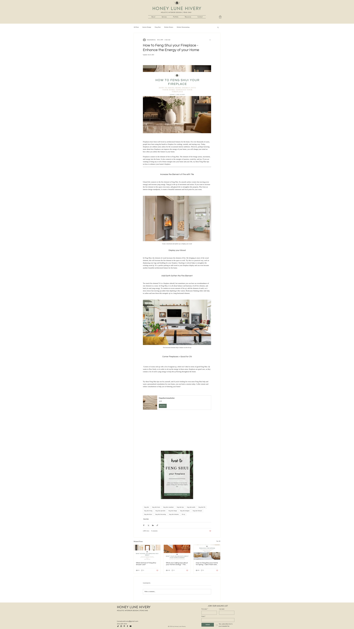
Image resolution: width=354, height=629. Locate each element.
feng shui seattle (191, 507)
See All (218, 541)
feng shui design (172, 511)
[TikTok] (118, 626)
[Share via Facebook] (144, 525)
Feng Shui (158, 27)
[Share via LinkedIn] (153, 525)
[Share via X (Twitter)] (148, 525)
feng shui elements (174, 514)
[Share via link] (157, 525)
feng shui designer (185, 511)
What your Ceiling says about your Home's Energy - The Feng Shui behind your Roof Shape (177, 563)
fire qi (183, 514)
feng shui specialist (160, 511)
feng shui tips (180, 507)
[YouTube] (131, 626)
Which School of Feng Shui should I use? (146, 563)
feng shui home (156, 507)
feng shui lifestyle (197, 511)
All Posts (136, 27)
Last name (221, 609)
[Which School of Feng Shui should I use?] (147, 552)
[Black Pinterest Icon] (124, 626)
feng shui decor (148, 514)
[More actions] (210, 40)
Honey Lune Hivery (177, 8)
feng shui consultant (168, 507)
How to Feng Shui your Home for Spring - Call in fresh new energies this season (207, 563)
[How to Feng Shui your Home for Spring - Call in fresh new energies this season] (207, 552)
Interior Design (146, 27)
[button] (164, 16)
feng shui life (201, 507)
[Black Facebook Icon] (127, 626)
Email (203, 616)
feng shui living (148, 511)
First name (204, 609)
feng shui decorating (160, 514)
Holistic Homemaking (183, 27)
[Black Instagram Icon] (121, 626)
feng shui (146, 507)
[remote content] (177, 433)
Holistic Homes (168, 27)
